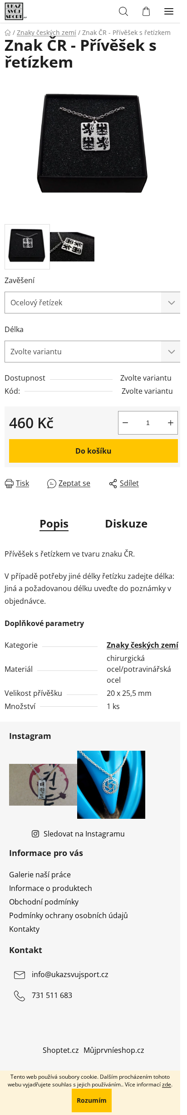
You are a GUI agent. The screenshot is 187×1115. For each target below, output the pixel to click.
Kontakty (24, 929)
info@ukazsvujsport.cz (70, 975)
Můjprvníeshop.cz (114, 1050)
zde (166, 1084)
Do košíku (93, 451)
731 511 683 (52, 996)
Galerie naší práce (40, 875)
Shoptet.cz (61, 1050)
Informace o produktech (50, 888)
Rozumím (92, 1100)
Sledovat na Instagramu (84, 834)
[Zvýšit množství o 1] (170, 422)
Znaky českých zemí (142, 645)
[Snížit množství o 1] (125, 422)
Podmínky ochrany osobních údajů (68, 915)
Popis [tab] (54, 523)
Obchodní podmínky (44, 902)
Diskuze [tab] (126, 523)
